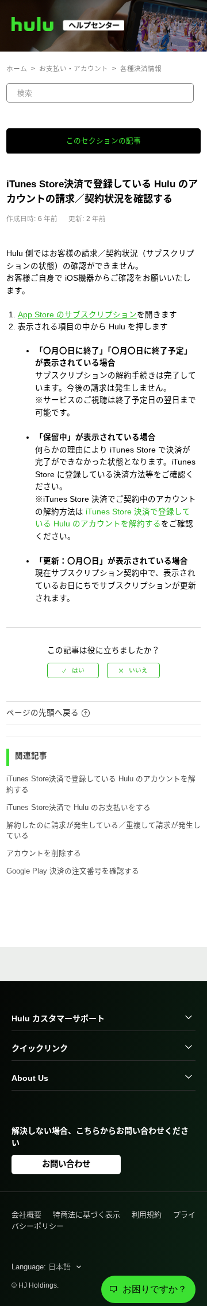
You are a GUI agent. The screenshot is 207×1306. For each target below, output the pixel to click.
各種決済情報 (141, 68)
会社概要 (26, 1214)
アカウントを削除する (43, 853)
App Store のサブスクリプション (77, 314)
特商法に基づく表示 (86, 1214)
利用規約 (147, 1214)
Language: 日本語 (42, 1266)
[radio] (73, 670)
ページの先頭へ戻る (42, 713)
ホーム (16, 68)
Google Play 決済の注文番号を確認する (72, 871)
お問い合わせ (66, 1164)
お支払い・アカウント (73, 68)
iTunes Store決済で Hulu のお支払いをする (78, 808)
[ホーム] (73, 28)
